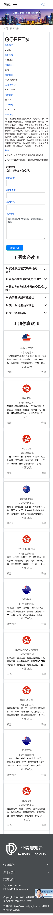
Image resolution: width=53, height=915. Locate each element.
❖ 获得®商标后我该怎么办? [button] (23, 279)
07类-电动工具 (26, 402)
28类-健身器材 (26, 352)
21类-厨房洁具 (26, 603)
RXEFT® (26, 750)
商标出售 (14, 28)
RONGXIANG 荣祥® (26, 649)
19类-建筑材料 (26, 453)
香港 (9, 422)
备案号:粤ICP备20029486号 (17, 900)
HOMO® (26, 448)
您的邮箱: (11, 189)
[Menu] (15, 4)
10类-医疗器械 (26, 654)
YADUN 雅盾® (26, 549)
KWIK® (26, 398)
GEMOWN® (26, 348)
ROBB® (26, 800)
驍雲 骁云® (26, 700)
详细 (43, 372)
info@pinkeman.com (17, 889)
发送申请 (14, 247)
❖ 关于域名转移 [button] (16, 313)
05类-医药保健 (26, 503)
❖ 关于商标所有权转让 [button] (20, 297)
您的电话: (10, 201)
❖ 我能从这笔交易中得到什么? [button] (23, 269)
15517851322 (14, 885)
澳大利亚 (11, 623)
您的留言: (10, 214)
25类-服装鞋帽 (26, 754)
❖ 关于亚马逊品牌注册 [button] (20, 305)
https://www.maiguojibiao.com (28, 906)
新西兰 (10, 523)
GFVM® (26, 599)
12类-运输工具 (26, 704)
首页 (5, 28)
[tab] (26, 270)
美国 (9, 372)
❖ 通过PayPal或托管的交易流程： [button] (25, 288)
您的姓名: (11, 177)
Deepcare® (26, 498)
